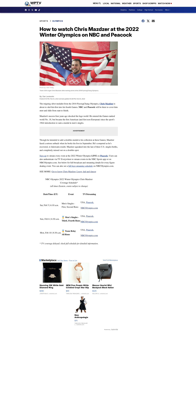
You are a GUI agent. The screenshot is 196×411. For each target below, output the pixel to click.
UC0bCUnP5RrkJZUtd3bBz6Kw (36, 10)
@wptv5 (39, 10)
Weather (126, 3)
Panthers (132, 10)
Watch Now (164, 3)
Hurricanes (159, 10)
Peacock (104, 155)
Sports (137, 3)
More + (167, 10)
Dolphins (124, 10)
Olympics (57, 21)
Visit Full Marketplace (110, 260)
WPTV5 (26, 10)
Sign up (43, 155)
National (115, 3)
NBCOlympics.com (89, 207)
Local (106, 3)
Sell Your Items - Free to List (67, 260)
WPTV (32, 10)
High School (149, 10)
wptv (29, 10)
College (139, 10)
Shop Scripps (149, 3)
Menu (96, 3)
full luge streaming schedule (80, 165)
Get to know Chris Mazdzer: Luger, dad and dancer (74, 171)
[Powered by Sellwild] (114, 329)
